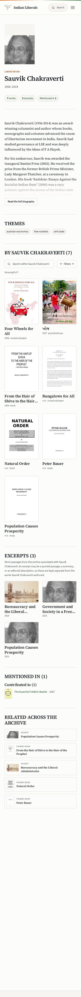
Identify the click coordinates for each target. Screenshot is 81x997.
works (11, 98)
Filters (69, 264)
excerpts (27, 98)
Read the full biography (21, 202)
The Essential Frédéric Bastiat (34, 692)
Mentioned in (48, 98)
